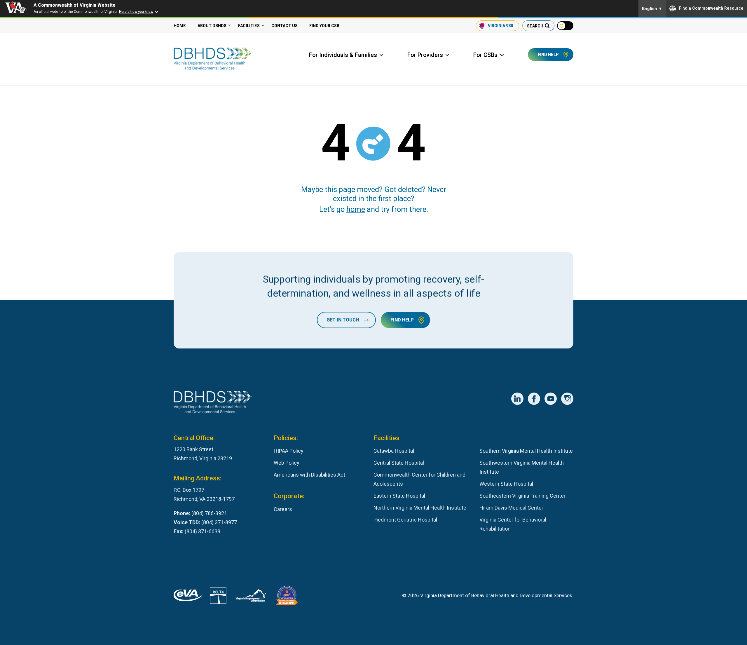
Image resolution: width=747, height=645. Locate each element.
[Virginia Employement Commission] (251, 597)
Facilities (249, 25)
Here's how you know (136, 12)
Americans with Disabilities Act (309, 475)
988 (500, 25)
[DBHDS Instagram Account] (567, 399)
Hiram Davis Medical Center (511, 508)
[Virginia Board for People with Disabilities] (287, 597)
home (355, 209)
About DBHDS (212, 25)
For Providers (425, 54)
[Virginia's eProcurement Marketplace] (188, 597)
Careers (283, 509)
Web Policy (286, 463)
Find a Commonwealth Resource (711, 8)
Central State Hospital (399, 463)
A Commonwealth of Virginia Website (75, 5)
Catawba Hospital (394, 451)
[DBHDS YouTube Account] (550, 399)
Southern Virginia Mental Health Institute (526, 451)
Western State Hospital (506, 484)
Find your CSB (324, 25)
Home (180, 25)
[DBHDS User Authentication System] (218, 597)
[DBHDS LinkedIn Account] (517, 399)
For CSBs (485, 54)
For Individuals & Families (343, 54)
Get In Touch (343, 319)
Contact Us (284, 25)
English (652, 8)
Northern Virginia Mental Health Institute (420, 508)
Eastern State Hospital (399, 496)
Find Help (548, 54)
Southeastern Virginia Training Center (522, 496)
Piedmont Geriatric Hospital (405, 520)
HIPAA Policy (288, 451)
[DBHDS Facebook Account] (534, 399)
